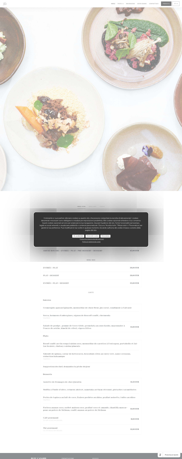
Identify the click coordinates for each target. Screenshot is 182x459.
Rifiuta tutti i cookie (92, 236)
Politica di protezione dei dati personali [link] (92, 239)
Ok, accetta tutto (78, 236)
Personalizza (105, 236)
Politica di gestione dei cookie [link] (91, 242)
